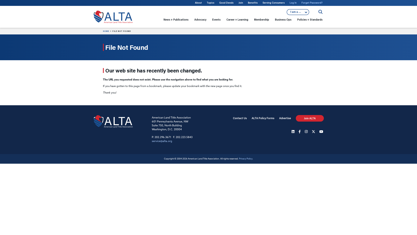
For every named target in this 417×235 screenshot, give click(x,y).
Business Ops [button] (283, 19)
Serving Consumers (274, 2)
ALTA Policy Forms (263, 118)
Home (106, 31)
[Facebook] (300, 132)
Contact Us (240, 118)
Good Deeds (226, 2)
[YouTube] (321, 132)
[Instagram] (307, 132)
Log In (293, 2)
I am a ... (298, 13)
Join (240, 2)
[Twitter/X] (314, 132)
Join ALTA (310, 118)
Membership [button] (261, 19)
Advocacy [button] (200, 19)
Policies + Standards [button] (310, 19)
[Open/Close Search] (320, 12)
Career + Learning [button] (237, 19)
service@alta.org (162, 141)
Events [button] (216, 19)
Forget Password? (312, 2)
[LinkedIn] (293, 132)
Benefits (253, 2)
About (198, 2)
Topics (210, 2)
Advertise (285, 118)
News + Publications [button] (176, 19)
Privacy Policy (245, 159)
